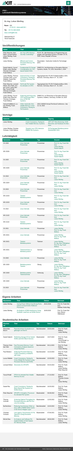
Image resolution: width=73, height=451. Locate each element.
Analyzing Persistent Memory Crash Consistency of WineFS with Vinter (23, 353)
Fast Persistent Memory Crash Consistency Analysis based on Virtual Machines (24, 346)
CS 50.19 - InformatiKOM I (18, 27)
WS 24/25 (6, 168)
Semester (6, 140)
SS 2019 (6, 287)
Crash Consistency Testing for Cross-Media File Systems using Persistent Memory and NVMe (24, 360)
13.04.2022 (50, 406)
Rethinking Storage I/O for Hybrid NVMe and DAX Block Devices (24, 337)
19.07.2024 (50, 337)
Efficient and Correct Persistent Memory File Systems (27, 62)
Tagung (51, 119)
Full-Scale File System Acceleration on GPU (27, 85)
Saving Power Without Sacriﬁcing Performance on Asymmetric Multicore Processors (29, 305)
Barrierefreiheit (64, 449)
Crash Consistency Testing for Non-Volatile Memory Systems (35, 122)
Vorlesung (40, 273)
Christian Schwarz (6, 413)
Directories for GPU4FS (21, 365)
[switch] (60, 3)
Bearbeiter (7, 300)
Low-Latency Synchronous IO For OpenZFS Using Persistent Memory (24, 414)
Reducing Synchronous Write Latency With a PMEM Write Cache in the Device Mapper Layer (24, 407)
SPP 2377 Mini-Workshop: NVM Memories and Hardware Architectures (58, 123)
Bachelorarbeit (40, 329)
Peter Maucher (7, 393)
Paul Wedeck (7, 352)
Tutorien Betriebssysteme (25, 196)
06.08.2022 (50, 393)
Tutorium (40, 196)
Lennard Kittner (8, 365)
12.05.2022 (50, 399)
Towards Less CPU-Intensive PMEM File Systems (35, 129)
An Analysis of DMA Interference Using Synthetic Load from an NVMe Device (29, 311)
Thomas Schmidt (5, 400)
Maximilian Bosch (6, 329)
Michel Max (6, 419)
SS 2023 (6, 189)
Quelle (39, 49)
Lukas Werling (58, 146)
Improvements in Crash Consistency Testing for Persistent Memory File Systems (27, 78)
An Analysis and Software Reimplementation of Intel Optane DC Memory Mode (23, 420)
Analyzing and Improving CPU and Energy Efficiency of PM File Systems (28, 98)
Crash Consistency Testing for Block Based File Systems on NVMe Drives (23, 388)
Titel (22, 49)
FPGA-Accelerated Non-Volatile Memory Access (24, 375)
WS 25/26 (6, 151)
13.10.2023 (50, 352)
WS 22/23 (6, 196)
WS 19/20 (6, 264)
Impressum (49, 449)
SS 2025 (6, 159)
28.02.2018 (47, 304)
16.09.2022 (50, 386)
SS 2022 (6, 209)
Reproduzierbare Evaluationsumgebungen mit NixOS (24, 329)
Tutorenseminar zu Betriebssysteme (26, 250)
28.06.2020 (50, 419)
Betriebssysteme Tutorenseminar (25, 273)
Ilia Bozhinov (7, 406)
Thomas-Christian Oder (8, 346)
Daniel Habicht (58, 148)
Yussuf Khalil (7, 375)
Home (44, 449)
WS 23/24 (6, 182)
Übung (39, 264)
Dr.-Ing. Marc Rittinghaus (62, 243)
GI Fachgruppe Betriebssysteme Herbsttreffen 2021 (58, 129)
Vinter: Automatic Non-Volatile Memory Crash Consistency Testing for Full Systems (27, 106)
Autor (5, 49)
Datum (46, 300)
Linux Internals (24, 209)
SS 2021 (6, 228)
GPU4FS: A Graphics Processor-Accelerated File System (24, 393)
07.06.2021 (50, 412)
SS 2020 (6, 258)
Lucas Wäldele (7, 358)
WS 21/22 (6, 215)
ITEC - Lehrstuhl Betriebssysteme (22, 4)
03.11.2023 (50, 345)
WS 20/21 (6, 235)
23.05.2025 (50, 329)
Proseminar (40, 143)
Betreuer (61, 300)
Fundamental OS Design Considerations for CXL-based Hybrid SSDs (28, 69)
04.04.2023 (50, 365)
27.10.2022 (50, 375)
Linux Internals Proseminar (24, 144)
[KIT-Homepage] (7, 3)
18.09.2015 (47, 310)
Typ (38, 140)
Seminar (39, 250)
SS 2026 (6, 143)
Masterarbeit (40, 337)
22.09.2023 (50, 358)
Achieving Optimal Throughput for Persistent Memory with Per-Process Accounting (24, 401)
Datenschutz (56, 449)
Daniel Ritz (6, 386)
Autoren (6, 119)
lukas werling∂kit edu (10, 32)
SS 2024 (6, 176)
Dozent (57, 140)
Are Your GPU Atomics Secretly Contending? (27, 53)
